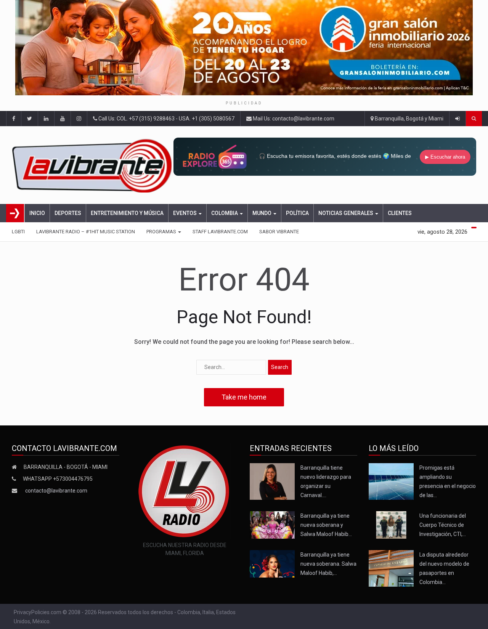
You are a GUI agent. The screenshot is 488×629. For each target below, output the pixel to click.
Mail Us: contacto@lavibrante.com (293, 119)
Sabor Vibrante (279, 231)
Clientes (400, 213)
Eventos (185, 213)
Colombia (225, 213)
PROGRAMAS (161, 231)
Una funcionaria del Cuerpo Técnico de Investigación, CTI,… (442, 525)
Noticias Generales (346, 213)
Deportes (68, 213)
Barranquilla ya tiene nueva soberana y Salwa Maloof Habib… (326, 525)
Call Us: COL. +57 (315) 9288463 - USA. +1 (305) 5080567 (165, 119)
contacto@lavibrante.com (56, 491)
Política (297, 213)
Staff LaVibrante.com (220, 231)
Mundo (262, 213)
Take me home (244, 397)
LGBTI (18, 231)
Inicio (37, 213)
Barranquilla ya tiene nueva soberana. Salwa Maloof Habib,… (328, 564)
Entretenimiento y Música (127, 213)
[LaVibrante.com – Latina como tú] (92, 165)
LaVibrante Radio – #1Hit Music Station (85, 231)
